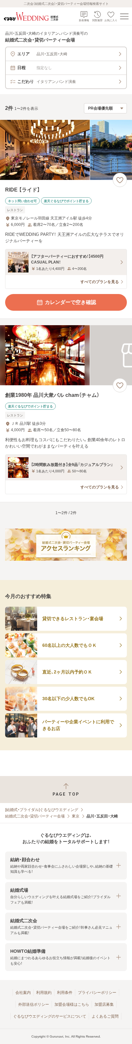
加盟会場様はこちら (71, 1004)
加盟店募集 (104, 1004)
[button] (66, 865)
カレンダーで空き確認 (70, 302)
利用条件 (64, 992)
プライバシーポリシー (97, 992)
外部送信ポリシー (33, 1004)
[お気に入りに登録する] (120, 180)
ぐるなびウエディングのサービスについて (49, 1016)
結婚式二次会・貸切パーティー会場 (35, 816)
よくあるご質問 (105, 1016)
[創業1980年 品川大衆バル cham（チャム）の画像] (66, 355)
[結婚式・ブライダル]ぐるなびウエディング (41, 810)
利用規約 (44, 992)
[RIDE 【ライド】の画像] (66, 150)
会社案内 (23, 992)
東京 (75, 816)
